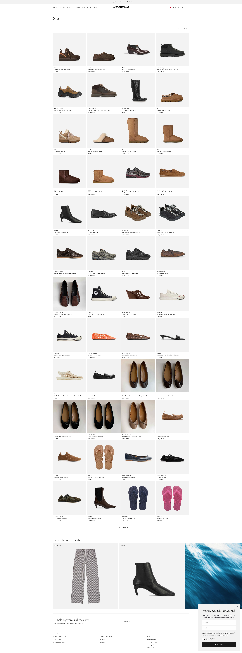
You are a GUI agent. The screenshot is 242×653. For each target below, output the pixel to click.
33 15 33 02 (58, 639)
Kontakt (149, 634)
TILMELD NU (219, 645)
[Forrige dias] (56, 49)
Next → (125, 527)
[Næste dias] (83, 49)
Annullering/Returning (152, 639)
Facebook (102, 642)
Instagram (102, 639)
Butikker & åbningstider (106, 636)
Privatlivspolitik (151, 645)
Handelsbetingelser (152, 642)
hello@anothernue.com (59, 642)
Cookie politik (150, 647)
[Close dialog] (237, 606)
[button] (186, 29)
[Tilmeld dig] (186, 621)
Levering (149, 636)
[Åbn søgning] (179, 7)
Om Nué (102, 634)
